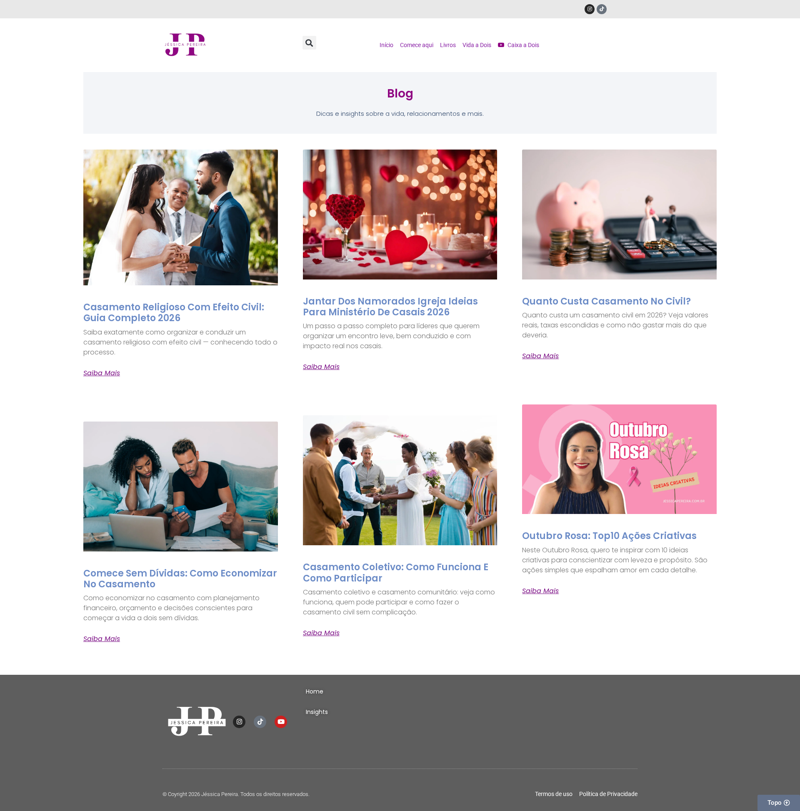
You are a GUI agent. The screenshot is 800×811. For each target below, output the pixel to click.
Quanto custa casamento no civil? (606, 301)
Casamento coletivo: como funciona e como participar (395, 572)
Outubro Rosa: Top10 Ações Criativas (609, 535)
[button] (309, 43)
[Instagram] (590, 9)
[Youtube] (281, 722)
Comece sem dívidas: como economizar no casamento (180, 579)
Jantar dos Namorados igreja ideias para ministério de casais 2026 (390, 307)
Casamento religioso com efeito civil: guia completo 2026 (173, 312)
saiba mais (101, 373)
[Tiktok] (602, 9)
